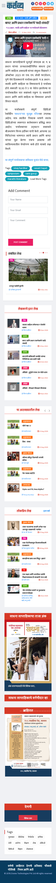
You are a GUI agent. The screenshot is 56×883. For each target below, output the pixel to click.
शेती (9, 843)
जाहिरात (20, 866)
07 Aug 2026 (43, 532)
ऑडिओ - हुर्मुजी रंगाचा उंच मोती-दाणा (34, 372)
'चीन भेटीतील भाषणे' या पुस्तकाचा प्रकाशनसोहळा (33, 592)
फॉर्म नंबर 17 (26, 425)
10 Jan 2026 (44, 330)
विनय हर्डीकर (12, 32)
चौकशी (48, 866)
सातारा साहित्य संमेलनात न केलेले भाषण (21, 286)
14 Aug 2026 (43, 495)
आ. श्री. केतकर (27, 532)
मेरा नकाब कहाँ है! (28, 473)
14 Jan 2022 (44, 394)
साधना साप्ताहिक (37, 8)
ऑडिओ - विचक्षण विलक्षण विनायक (34, 388)
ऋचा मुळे (26, 463)
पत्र (24, 570)
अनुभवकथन (27, 421)
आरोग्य (17, 843)
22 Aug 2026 (43, 447)
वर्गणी (10, 866)
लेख (11, 260)
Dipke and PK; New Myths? (33, 489)
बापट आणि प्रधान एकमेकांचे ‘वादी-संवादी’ (34, 342)
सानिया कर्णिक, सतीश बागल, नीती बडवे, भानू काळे (27, 598)
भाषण (44, 18)
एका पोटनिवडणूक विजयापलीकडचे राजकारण (34, 544)
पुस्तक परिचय (27, 453)
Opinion (26, 485)
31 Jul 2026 (44, 580)
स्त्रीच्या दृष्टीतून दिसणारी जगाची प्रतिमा (32, 459)
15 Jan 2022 (44, 378)
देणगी (29, 866)
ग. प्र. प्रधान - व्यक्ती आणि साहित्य (26, 18)
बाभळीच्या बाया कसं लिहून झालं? (34, 558)
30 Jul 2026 (44, 596)
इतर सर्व (46, 511)
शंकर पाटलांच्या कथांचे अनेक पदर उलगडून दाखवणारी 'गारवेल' (34, 528)
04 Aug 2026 (43, 548)
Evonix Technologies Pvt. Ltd (23, 873)
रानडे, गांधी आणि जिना (28, 772)
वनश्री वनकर (27, 431)
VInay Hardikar (28, 495)
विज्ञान (20, 849)
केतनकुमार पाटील (28, 548)
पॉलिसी (11, 870)
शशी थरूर (26, 580)
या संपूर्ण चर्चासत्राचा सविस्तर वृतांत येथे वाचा (26, 160)
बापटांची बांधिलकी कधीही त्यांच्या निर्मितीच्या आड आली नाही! (33, 358)
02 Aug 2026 (43, 564)
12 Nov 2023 (26, 32)
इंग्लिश (40, 837)
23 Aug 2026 (43, 431)
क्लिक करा (28, 818)
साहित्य (9, 18)
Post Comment (20, 242)
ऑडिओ (25, 368)
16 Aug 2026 (43, 479)
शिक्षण (26, 843)
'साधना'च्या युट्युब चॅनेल (26, 114)
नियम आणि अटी (25, 870)
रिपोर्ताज (31, 837)
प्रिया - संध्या (26, 441)
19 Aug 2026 (43, 463)
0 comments (41, 32)
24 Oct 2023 (43, 362)
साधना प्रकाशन (48, 8)
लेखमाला (29, 849)
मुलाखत (11, 837)
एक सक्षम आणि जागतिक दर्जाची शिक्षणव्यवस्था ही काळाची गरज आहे (34, 576)
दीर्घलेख (21, 837)
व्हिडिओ (11, 849)
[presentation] (45, 411)
